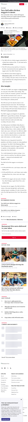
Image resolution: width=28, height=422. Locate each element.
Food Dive (13, 388)
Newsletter (3, 382)
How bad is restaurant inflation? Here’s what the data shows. (12, 289)
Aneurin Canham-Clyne (9, 23)
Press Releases (4, 388)
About (2, 376)
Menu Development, (12, 219)
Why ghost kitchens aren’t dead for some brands (15, 307)
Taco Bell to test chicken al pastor (10, 210)
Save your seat (5, 419)
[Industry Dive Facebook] (5, 368)
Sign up (21, 4)
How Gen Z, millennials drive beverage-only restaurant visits (14, 301)
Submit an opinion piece (16, 380)
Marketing (20, 219)
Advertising (13, 376)
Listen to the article (9, 54)
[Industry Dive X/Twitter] (7, 368)
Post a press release (10, 357)
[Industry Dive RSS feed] (10, 368)
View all (3, 357)
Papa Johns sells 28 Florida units (14, 317)
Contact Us (3, 380)
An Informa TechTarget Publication (14, 1)
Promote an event (15, 382)
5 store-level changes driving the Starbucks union (12, 265)
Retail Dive (13, 394)
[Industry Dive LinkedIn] (2, 368)
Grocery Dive (14, 390)
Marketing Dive (14, 392)
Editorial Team (4, 378)
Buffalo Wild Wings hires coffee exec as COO (14, 312)
